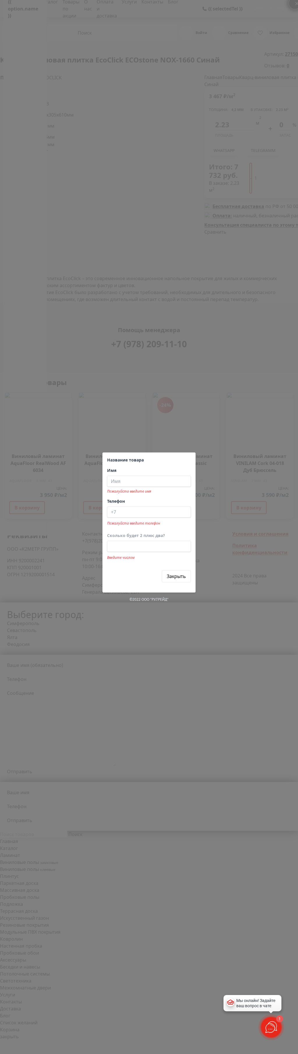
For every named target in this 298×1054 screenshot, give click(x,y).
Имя (111, 470)
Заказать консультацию (134, 576)
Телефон (116, 501)
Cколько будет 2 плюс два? (136, 535)
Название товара (125, 460)
